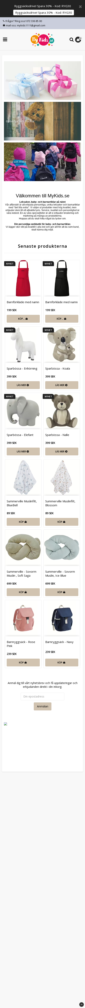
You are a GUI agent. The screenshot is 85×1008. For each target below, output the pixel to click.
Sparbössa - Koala (57, 368)
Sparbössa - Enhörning (22, 368)
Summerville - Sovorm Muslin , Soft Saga (21, 573)
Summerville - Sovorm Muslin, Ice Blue (60, 573)
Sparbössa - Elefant (20, 435)
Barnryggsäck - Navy (59, 642)
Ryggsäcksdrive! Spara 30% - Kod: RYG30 (43, 12)
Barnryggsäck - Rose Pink (21, 644)
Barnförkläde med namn (23, 302)
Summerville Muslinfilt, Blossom (60, 503)
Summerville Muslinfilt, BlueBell (22, 503)
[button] (78, 40)
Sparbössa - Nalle (57, 435)
